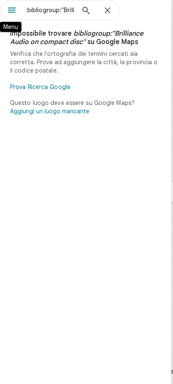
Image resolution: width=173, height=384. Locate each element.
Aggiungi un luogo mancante (49, 111)
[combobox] (50, 10)
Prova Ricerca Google (40, 87)
